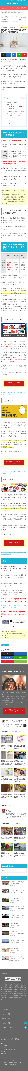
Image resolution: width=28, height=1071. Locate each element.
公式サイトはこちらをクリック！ (14, 383)
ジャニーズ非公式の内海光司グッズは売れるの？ (16, 107)
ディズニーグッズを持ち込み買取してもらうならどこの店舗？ (16, 958)
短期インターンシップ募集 (10, 1064)
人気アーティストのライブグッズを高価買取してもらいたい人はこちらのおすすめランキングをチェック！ (14, 7)
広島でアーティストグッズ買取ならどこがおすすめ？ (16, 908)
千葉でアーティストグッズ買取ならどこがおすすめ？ (16, 933)
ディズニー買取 (5, 1014)
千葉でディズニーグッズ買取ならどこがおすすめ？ (16, 892)
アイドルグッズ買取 (7, 1027)
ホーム (14, 1060)
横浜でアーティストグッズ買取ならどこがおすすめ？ (16, 942)
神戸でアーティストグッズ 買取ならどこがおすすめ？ (16, 917)
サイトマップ (20, 1064)
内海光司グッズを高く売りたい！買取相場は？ (15, 103)
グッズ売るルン (13, 1068)
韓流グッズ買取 (5, 1018)
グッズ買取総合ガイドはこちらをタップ (14, 710)
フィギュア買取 (5, 1023)
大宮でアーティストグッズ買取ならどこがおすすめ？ (16, 925)
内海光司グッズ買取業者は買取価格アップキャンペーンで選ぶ (15, 112)
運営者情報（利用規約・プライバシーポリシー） (14, 1062)
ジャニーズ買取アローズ (8, 1049)
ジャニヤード (11, 120)
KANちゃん (9, 811)
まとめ (8, 123)
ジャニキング (11, 117)
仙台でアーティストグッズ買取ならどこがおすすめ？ (16, 950)
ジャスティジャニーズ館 (14, 115)
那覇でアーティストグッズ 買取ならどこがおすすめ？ (16, 900)
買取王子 (3, 1053)
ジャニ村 (3, 1051)
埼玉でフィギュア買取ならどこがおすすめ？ (16, 883)
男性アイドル (5, 645)
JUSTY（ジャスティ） (7, 1043)
